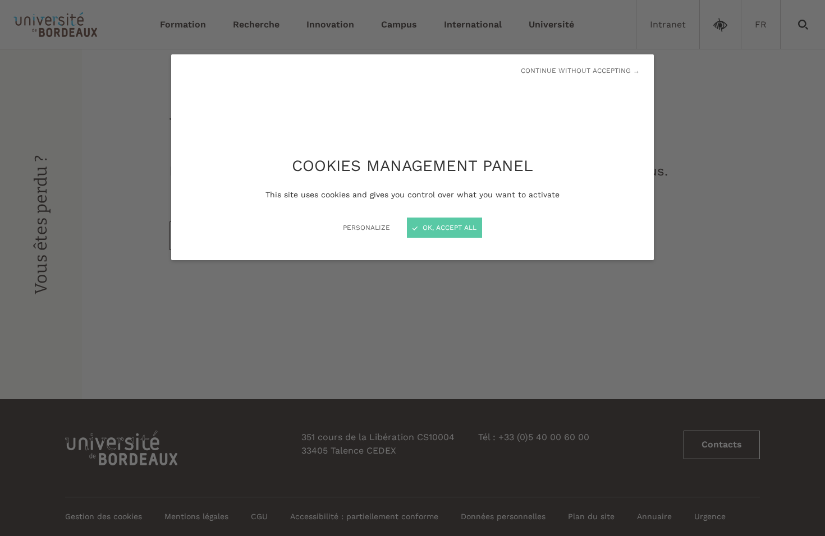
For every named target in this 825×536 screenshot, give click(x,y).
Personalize (366, 228)
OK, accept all (448, 228)
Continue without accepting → (580, 71)
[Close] (412, 268)
